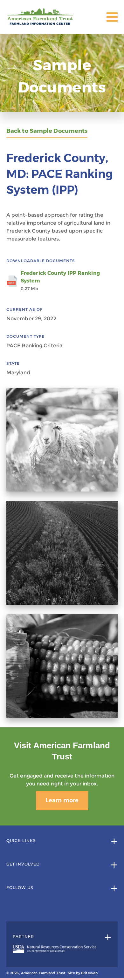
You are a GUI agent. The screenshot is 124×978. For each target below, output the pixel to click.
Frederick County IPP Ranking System (60, 280)
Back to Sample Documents (46, 131)
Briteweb (89, 973)
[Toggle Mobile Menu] (112, 17)
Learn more (62, 800)
